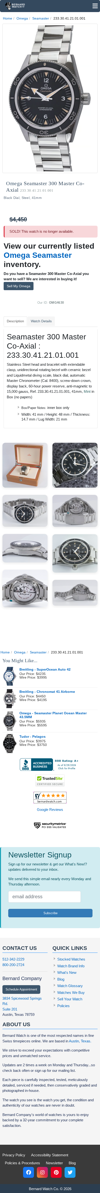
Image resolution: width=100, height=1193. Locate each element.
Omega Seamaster (38, 255)
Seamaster (40, 18)
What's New (66, 972)
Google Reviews (50, 809)
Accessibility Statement (49, 1155)
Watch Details (41, 321)
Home (7, 18)
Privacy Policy (13, 1155)
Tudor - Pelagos (32, 736)
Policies (63, 1006)
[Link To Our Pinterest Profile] (56, 1172)
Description (15, 321)
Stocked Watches (71, 959)
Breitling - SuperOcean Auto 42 (45, 669)
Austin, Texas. (80, 1041)
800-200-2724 (13, 965)
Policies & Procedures (22, 1163)
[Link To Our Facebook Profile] (28, 1172)
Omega (22, 18)
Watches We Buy (71, 992)
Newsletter (54, 1163)
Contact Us (19, 948)
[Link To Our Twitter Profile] (70, 1172)
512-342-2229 (13, 959)
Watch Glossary (70, 986)
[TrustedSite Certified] (50, 780)
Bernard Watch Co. (44, 1189)
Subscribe (50, 913)
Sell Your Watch (69, 999)
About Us (16, 1024)
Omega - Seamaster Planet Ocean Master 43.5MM (53, 715)
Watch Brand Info (70, 966)
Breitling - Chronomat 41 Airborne (47, 692)
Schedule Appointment (21, 989)
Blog (60, 979)
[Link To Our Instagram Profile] (42, 1172)
